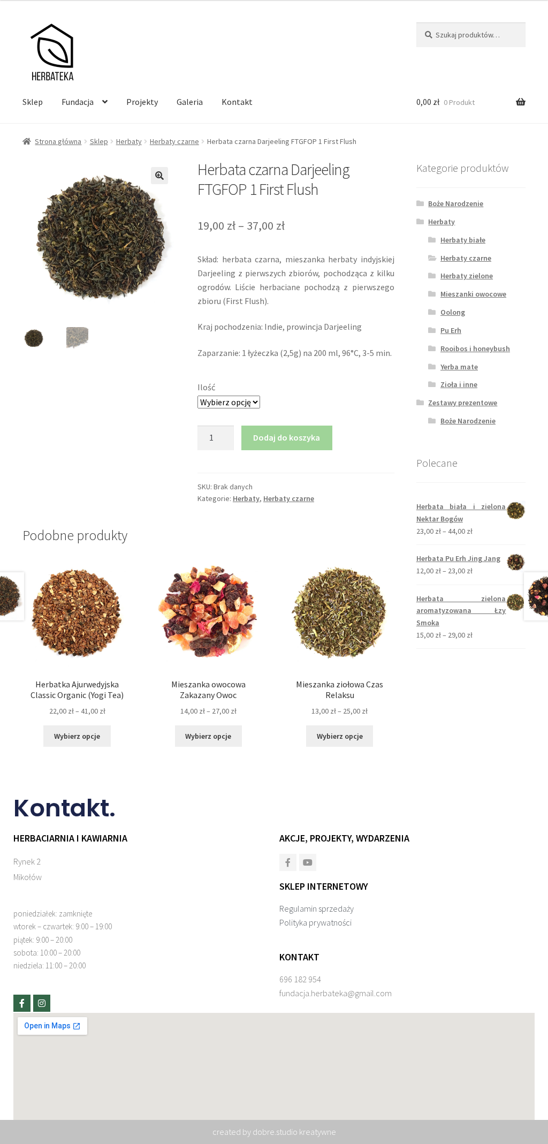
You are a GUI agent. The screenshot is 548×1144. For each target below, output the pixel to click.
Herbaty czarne (174, 141)
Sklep (32, 101)
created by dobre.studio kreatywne (274, 1131)
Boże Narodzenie (455, 203)
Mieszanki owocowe (473, 294)
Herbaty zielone (466, 276)
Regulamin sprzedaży (316, 908)
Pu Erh (450, 330)
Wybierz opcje (77, 736)
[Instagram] (41, 1003)
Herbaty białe (462, 240)
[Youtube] (307, 862)
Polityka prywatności (315, 922)
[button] (159, 175)
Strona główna (58, 141)
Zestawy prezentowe (462, 402)
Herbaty (129, 141)
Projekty (142, 101)
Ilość (206, 387)
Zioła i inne (458, 384)
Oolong (452, 312)
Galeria (190, 101)
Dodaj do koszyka (286, 437)
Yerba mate (459, 367)
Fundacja (78, 101)
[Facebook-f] (22, 1003)
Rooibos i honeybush (475, 348)
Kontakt (237, 101)
